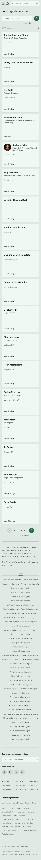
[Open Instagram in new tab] (10, 772)
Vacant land (16, 830)
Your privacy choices (13, 851)
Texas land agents (31, 714)
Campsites (26, 808)
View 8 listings (9, 493)
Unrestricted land (29, 830)
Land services (20, 785)
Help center (6, 785)
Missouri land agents (10, 655)
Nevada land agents (30, 659)
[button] (3, 3)
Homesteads (6, 815)
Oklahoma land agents (28, 689)
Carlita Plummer (12, 392)
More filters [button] (27, 23)
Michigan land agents (20, 642)
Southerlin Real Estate (14, 227)
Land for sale (6, 803)
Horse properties (19, 815)
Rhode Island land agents (20, 701)
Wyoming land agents (20, 739)
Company (33, 785)
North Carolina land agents (20, 680)
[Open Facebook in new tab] (4, 772)
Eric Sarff (8, 90)
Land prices (33, 781)
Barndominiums (7, 808)
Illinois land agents (11, 617)
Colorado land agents (20, 592)
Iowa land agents (11, 622)
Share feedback (8, 766)
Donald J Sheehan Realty (16, 200)
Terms (28, 854)
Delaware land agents (20, 601)
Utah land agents (10, 718)
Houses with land (8, 819)
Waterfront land (8, 834)
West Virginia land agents (20, 731)
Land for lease (18, 803)
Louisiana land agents (12, 630)
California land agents (20, 588)
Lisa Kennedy (10, 309)
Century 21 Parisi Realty (15, 282)
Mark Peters (9, 419)
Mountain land (19, 823)
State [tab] (20, 573)
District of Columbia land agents (20, 605)
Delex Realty (10, 502)
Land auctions (30, 803)
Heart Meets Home (13, 364)
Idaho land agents (29, 613)
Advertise (5, 781)
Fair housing (26, 851)
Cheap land (6, 812)
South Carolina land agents (20, 705)
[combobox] (17, 18)
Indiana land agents (29, 617)
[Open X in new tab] (16, 772)
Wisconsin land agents (20, 735)
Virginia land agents (20, 722)
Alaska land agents (30, 580)
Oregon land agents (20, 693)
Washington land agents (20, 726)
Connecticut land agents (20, 596)
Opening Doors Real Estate (17, 255)
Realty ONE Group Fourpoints (18, 62)
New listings (13, 854)
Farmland (30, 812)
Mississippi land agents (20, 651)
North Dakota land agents (20, 684)
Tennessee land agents (12, 714)
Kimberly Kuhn (19, 145)
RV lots (17, 827)
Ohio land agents (10, 689)
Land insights (6, 789)
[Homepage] (7, 3)
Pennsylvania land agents (20, 697)
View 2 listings (9, 136)
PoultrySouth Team (13, 117)
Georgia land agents (29, 609)
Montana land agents (30, 655)
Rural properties (8, 827)
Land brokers (19, 781)
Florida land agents (11, 609)
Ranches (30, 823)
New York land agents (20, 676)
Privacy (34, 854)
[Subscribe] (37, 759)
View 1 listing (9, 54)
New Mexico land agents (20, 672)
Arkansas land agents (30, 584)
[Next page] (31, 530)
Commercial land (18, 812)
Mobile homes (7, 823)
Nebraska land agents (11, 659)
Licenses (21, 854)
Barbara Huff (10, 474)
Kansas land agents (28, 622)
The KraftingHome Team (16, 35)
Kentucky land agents (20, 626)
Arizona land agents (10, 584)
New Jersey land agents (20, 668)
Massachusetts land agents (20, 638)
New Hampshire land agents (20, 663)
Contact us (33, 789)
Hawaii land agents (12, 613)
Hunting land (21, 819)
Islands (30, 819)
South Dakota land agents (20, 710)
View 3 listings (9, 521)
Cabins (17, 808)
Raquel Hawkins (11, 172)
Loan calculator (20, 789)
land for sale (7, 565)
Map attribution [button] (22, 847)
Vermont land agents (29, 718)
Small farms (26, 827)
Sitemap (4, 854)
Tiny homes (6, 830)
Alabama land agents (11, 580)
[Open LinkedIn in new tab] (22, 772)
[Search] (37, 3)
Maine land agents (31, 630)
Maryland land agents (20, 634)
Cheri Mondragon (12, 337)
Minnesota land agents (20, 647)
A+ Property (9, 447)
